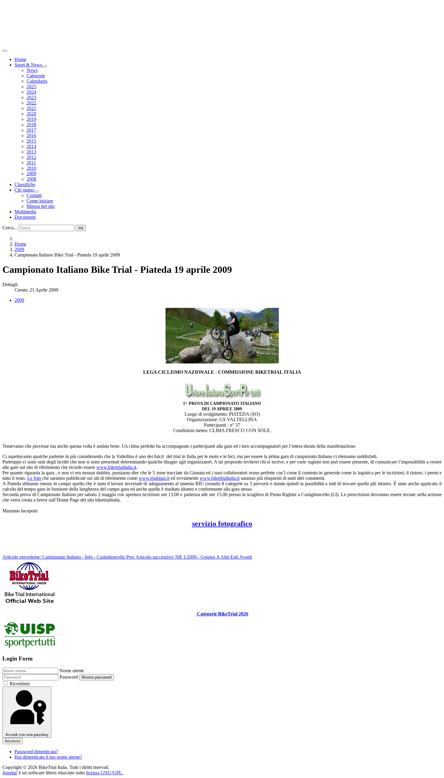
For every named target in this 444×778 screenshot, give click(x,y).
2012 (31, 157)
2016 (31, 135)
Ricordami (20, 683)
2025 (31, 86)
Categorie (36, 75)
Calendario (37, 81)
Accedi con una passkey (27, 734)
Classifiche (24, 184)
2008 (31, 179)
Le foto (34, 478)
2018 (31, 124)
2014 (31, 146)
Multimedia (25, 211)
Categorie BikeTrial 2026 (222, 613)
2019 (31, 119)
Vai (80, 228)
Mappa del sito (41, 206)
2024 (31, 92)
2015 (31, 141)
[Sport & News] (44, 66)
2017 (31, 130)
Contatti (34, 195)
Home (20, 59)
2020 (31, 113)
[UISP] (29, 647)
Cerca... (9, 227)
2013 (31, 151)
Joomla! (10, 772)
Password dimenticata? (36, 751)
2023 (31, 97)
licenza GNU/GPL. (104, 772)
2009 (31, 173)
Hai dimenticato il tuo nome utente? (48, 757)
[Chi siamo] (36, 191)
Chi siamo (24, 189)
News (32, 70)
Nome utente (72, 670)
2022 (31, 102)
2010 (31, 168)
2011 (31, 162)
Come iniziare (40, 200)
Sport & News (28, 64)
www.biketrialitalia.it (116, 467)
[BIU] (29, 603)
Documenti (25, 217)
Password (69, 677)
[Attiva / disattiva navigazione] (4, 51)
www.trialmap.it (154, 478)
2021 (31, 108)
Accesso (12, 741)
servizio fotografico (222, 524)
